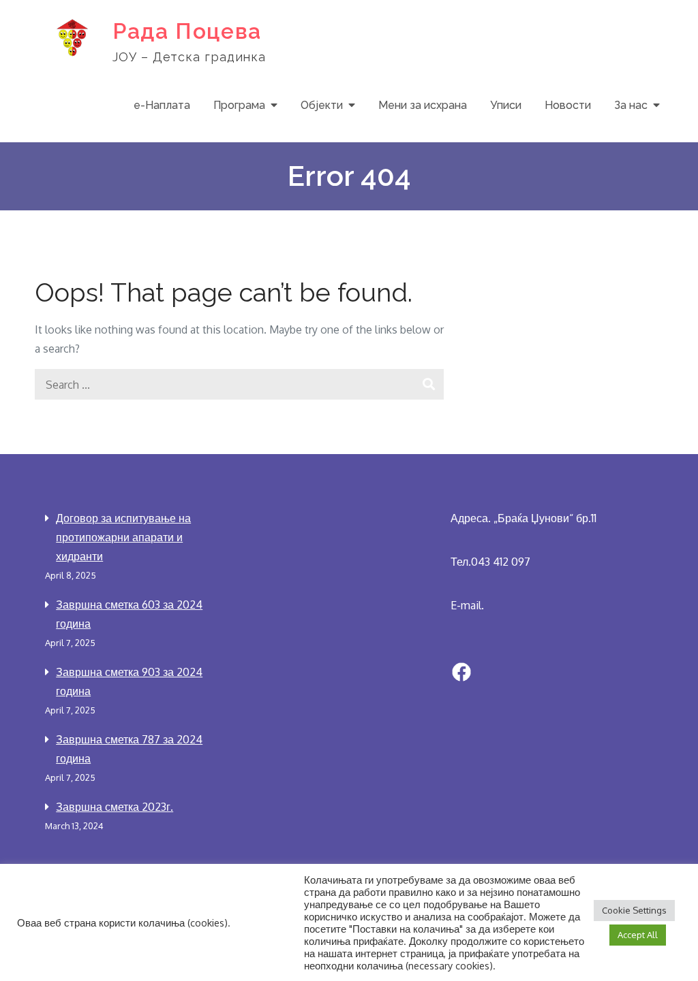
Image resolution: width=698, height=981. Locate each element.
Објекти (322, 105)
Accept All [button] (638, 934)
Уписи (505, 105)
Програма (239, 105)
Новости (568, 105)
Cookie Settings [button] (634, 910)
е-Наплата (162, 105)
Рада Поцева (187, 31)
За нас (631, 105)
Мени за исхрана (422, 105)
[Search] (428, 384)
